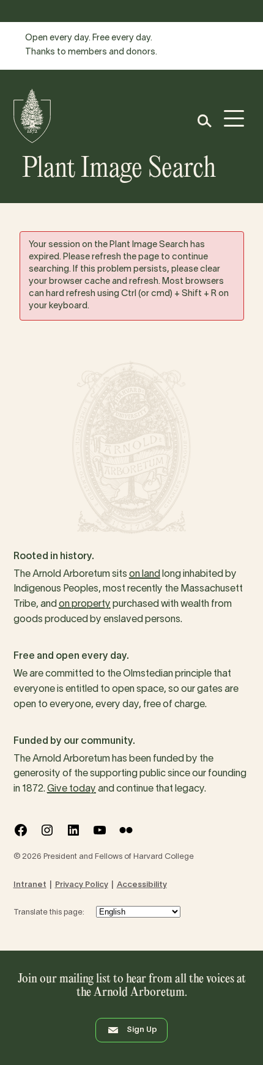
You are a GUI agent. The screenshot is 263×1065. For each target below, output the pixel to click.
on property (85, 604)
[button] (204, 121)
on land (144, 574)
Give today (71, 789)
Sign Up (142, 1030)
